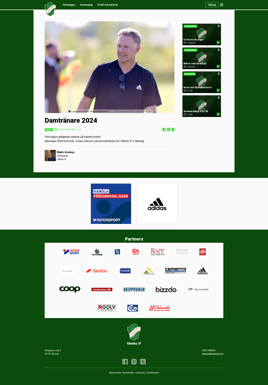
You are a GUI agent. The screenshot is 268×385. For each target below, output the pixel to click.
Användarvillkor (128, 373)
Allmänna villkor (115, 373)
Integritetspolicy (153, 373)
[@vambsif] (143, 361)
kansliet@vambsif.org (212, 353)
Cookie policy (140, 373)
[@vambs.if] (134, 361)
